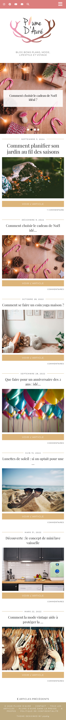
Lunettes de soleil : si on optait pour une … (33, 461)
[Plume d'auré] (33, 26)
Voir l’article (33, 204)
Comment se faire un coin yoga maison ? (33, 305)
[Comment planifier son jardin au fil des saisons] (33, 197)
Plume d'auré (22, 706)
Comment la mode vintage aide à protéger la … (33, 619)
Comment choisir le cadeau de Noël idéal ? (33, 98)
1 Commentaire (55, 210)
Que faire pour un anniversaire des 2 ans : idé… (33, 381)
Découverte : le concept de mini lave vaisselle (33, 540)
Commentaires (55, 289)
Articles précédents (34, 699)
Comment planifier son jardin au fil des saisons (33, 148)
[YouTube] (16, 4)
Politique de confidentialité (39, 711)
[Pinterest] (10, 4)
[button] (61, 4)
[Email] (22, 4)
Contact (40, 706)
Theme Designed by (33, 716)
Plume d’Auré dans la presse (38, 709)
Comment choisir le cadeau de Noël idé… (33, 227)
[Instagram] (4, 4)
